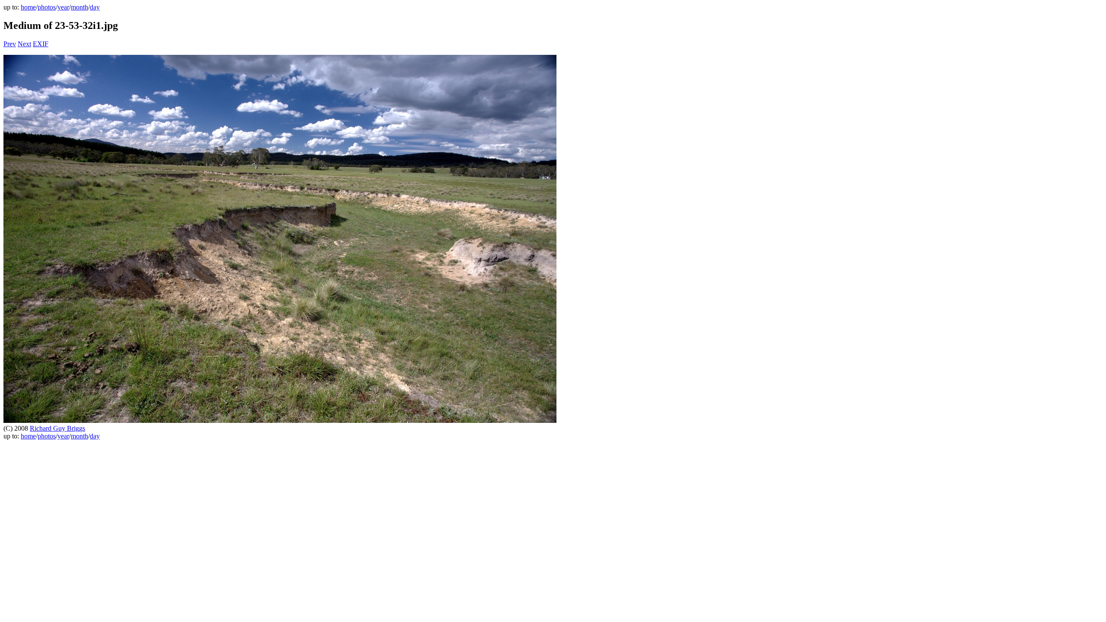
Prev (9, 44)
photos (47, 7)
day (95, 7)
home (28, 7)
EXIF (40, 44)
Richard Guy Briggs (57, 428)
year (63, 7)
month (79, 7)
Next (24, 44)
